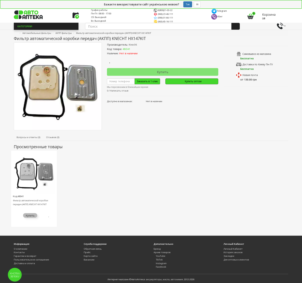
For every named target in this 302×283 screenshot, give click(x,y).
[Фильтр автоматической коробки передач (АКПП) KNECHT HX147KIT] (58, 86)
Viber (219, 16)
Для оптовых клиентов (236, 259)
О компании (20, 248)
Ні (197, 4)
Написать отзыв (119, 90)
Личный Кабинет (233, 248)
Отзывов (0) (52, 137)
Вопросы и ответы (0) (28, 137)
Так (188, 4)
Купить (162, 72)
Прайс (87, 252)
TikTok (159, 259)
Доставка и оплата (24, 263)
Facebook (160, 266)
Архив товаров (162, 252)
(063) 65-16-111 (165, 21)
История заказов (233, 252)
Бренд (157, 248)
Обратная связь (93, 248)
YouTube (160, 256)
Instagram (161, 263)
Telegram (222, 10)
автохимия (177, 279)
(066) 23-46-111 (165, 14)
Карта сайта (91, 256)
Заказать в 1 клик (147, 81)
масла (166, 279)
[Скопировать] (133, 49)
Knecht (133, 44)
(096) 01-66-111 (165, 17)
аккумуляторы (154, 279)
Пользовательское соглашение (31, 259)
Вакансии (89, 259)
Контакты (19, 252)
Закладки (229, 256)
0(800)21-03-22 (164, 10)
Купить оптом (193, 81)
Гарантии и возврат (25, 256)
